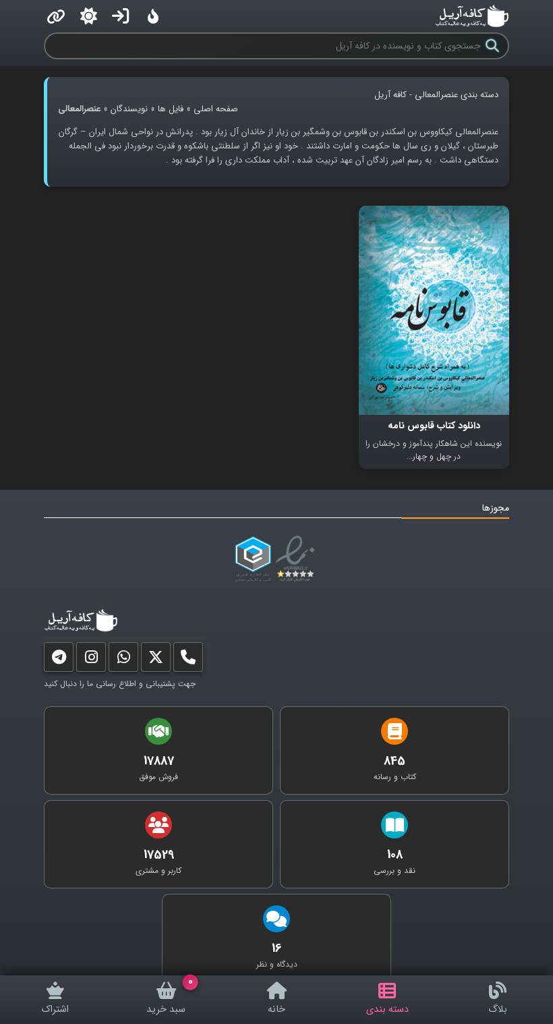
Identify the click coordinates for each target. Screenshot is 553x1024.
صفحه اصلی (216, 109)
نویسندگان (129, 109)
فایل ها (170, 109)
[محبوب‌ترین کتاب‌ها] (153, 16)
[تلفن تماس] (188, 660)
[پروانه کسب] (253, 559)
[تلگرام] (59, 660)
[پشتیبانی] (123, 660)
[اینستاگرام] (91, 660)
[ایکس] (156, 660)
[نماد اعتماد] (297, 559)
